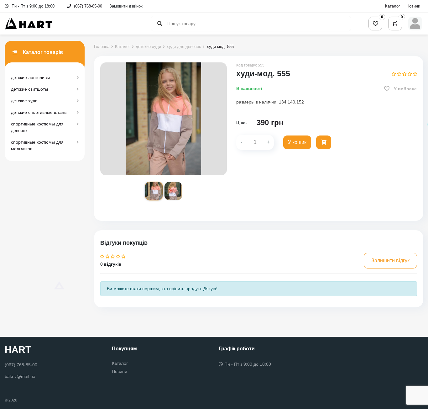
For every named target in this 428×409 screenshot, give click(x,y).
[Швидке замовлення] (323, 142)
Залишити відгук (390, 260)
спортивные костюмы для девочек (37, 127)
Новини (413, 6)
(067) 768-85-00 (88, 6)
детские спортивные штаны (39, 112)
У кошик (297, 142)
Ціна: (241, 122)
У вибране (405, 88)
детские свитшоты (29, 89)
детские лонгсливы (30, 77)
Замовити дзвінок (126, 6)
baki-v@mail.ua (20, 376)
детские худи (24, 100)
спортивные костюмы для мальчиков (37, 145)
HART (18, 349)
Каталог (392, 6)
